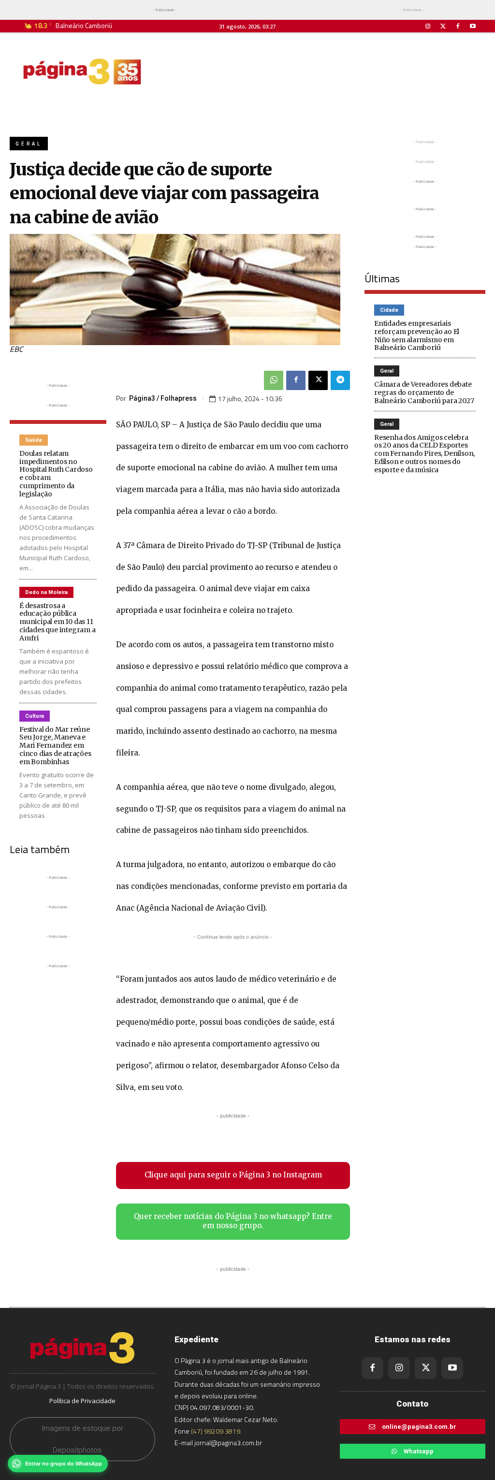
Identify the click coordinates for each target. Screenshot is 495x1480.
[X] (318, 380)
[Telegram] (340, 380)
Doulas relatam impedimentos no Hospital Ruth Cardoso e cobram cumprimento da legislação (56, 473)
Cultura (34, 716)
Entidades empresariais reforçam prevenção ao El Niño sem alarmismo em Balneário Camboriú (416, 335)
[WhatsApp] (273, 380)
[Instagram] (427, 26)
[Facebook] (458, 26)
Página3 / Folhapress (163, 398)
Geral (28, 143)
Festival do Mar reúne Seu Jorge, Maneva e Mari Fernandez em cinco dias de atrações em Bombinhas (55, 745)
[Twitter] (442, 26)
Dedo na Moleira (46, 592)
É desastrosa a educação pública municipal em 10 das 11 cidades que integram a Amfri (57, 621)
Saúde (33, 440)
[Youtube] (473, 26)
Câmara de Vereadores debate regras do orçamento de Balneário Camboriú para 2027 (424, 392)
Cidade (389, 310)
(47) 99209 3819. (216, 1431)
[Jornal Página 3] (82, 71)
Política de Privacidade (82, 1400)
